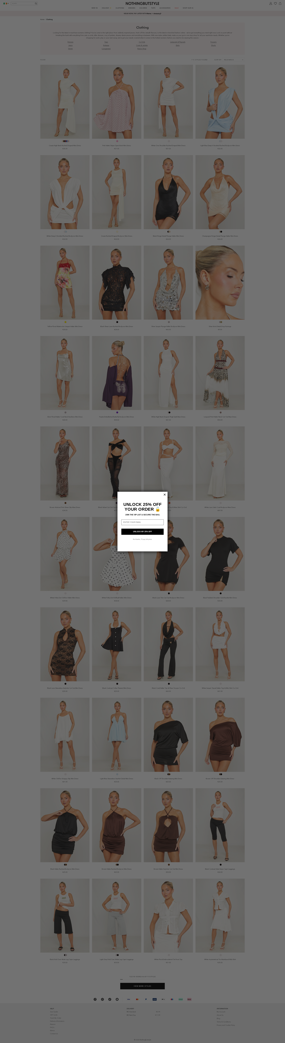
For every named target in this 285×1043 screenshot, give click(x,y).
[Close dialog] (165, 495)
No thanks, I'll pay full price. (142, 539)
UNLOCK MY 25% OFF (142, 532)
